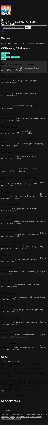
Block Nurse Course (39, 415)
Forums (11, 22)
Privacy (28, 417)
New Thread (5, 53)
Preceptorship (6, 415)
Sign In (17, 24)
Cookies (34, 417)
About (3, 31)
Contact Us (5, 417)
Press (22, 415)
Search (17, 22)
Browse (4, 22)
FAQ (3, 391)
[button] (2, 20)
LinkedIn (27, 415)
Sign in (37, 22)
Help (18, 417)
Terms (22, 417)
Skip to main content (8, 2)
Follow (3, 55)
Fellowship (15, 415)
